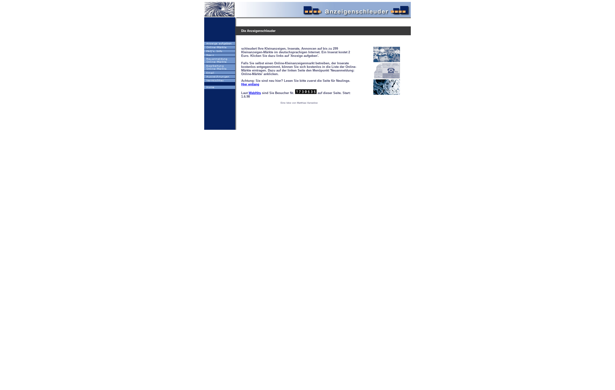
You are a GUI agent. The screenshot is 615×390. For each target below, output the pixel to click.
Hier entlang (250, 84)
